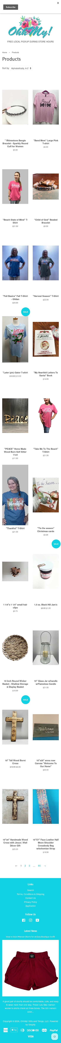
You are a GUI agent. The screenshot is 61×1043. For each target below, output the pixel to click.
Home (4, 52)
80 (39, 865)
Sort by (5, 68)
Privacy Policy (30, 901)
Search (30, 890)
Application (30, 905)
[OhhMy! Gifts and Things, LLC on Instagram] (30, 920)
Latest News (30, 931)
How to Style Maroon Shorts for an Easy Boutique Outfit (30, 936)
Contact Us (30, 897)
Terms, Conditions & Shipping (30, 894)
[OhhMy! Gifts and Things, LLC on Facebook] (23, 920)
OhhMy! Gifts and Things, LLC (35, 1021)
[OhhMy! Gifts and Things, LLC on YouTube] (37, 920)
